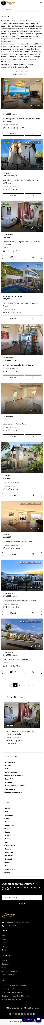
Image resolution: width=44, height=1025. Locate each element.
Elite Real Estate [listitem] (11, 772)
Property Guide (8, 989)
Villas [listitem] (7, 769)
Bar (3, 936)
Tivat (4, 950)
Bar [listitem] (6, 812)
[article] (22, 724)
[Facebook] (10, 1014)
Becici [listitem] (7, 822)
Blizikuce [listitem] (9, 856)
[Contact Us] (38, 1019)
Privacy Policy (8, 975)
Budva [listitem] (7, 808)
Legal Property (35, 142)
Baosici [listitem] (8, 849)
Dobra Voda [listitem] (9, 825)
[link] (22, 93)
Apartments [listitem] (10, 762)
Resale (38, 80)
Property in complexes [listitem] (14, 775)
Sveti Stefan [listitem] (10, 869)
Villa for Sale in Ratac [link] (12, 483)
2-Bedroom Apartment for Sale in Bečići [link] (19, 600)
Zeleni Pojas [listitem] (10, 845)
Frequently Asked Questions (14, 985)
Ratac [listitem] (7, 873)
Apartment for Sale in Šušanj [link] (15, 424)
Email (14, 134)
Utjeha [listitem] (7, 829)
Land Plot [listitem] (9, 779)
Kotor (4, 939)
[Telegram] (22, 1014)
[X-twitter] (13, 1014)
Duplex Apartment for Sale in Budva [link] (18, 365)
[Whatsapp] (19, 1014)
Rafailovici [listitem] (9, 852)
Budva (4, 943)
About (4, 960)
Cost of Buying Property (12, 992)
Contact (5, 964)
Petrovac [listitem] (8, 842)
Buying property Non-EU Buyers (15, 996)
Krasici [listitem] (8, 835)
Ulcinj (4, 946)
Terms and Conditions (11, 971)
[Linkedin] (34, 1014)
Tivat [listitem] (7, 818)
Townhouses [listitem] (10, 789)
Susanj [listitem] (7, 832)
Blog (4, 967)
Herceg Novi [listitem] (10, 859)
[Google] (31, 1014)
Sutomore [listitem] (9, 815)
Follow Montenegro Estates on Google (22, 1022)
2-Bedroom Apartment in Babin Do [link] (17, 659)
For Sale (22, 386)
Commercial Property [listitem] (13, 792)
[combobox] (25, 74)
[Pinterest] (25, 1014)
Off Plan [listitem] (8, 782)
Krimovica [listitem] (9, 866)
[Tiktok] (28, 1014)
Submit (22, 903)
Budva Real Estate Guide (12, 999)
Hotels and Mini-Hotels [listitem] (14, 786)
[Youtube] (16, 1014)
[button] (41, 3)
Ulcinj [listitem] (7, 839)
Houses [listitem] (8, 765)
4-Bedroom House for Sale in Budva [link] (17, 542)
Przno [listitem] (7, 862)
